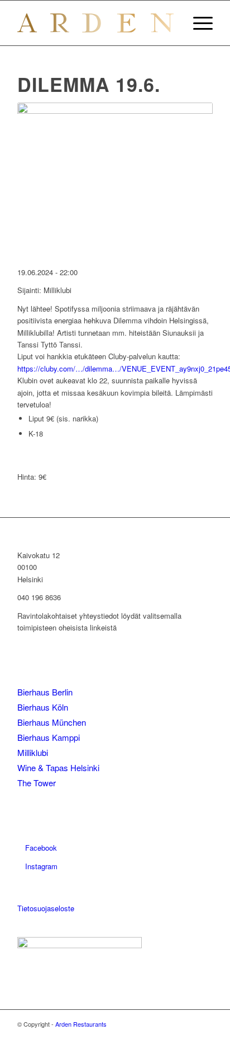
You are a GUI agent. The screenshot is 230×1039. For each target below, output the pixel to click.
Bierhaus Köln (42, 707)
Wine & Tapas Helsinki (58, 767)
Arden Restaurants (81, 1023)
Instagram (40, 866)
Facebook (40, 847)
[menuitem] (197, 23)
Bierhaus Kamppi (48, 737)
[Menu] (197, 23)
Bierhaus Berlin (45, 692)
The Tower (36, 782)
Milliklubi (32, 752)
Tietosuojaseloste (45, 908)
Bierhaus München (51, 722)
